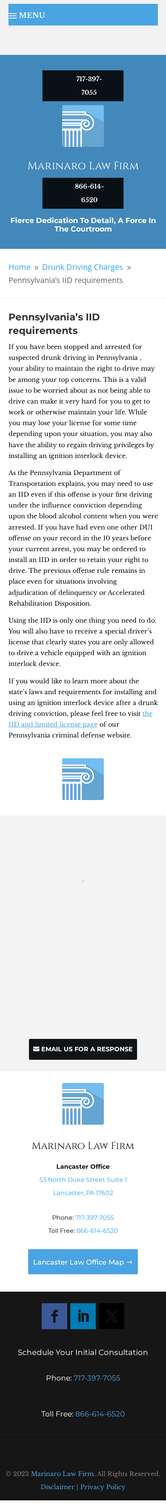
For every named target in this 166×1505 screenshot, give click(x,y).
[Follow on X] (111, 1316)
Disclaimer (58, 1487)
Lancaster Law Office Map (78, 1262)
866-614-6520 (97, 1230)
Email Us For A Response (87, 1049)
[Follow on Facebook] (54, 1316)
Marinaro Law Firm (62, 1474)
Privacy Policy (102, 1487)
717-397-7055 (94, 1217)
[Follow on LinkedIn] (83, 1316)
